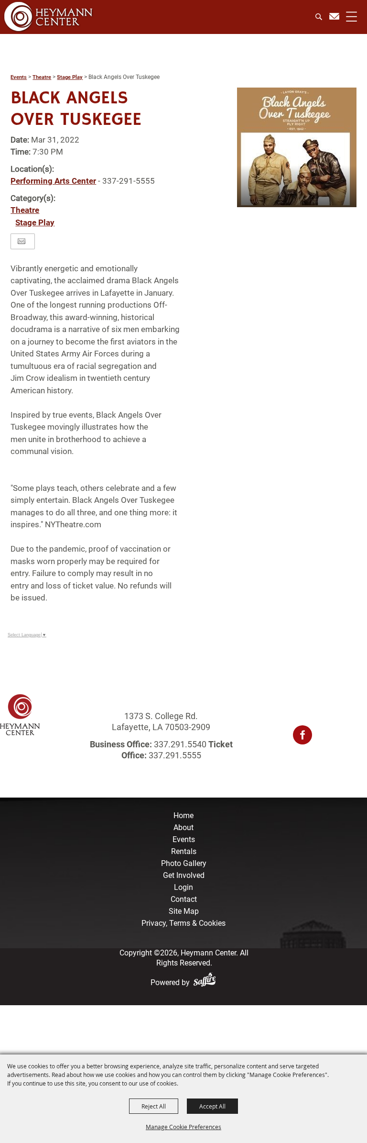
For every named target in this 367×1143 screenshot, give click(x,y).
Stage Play (70, 77)
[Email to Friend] (21, 241)
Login (183, 887)
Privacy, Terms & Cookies (183, 923)
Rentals (183, 851)
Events (19, 77)
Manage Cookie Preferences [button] (183, 1127)
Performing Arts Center (53, 181)
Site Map (184, 911)
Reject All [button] (153, 1106)
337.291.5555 (174, 755)
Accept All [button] (212, 1106)
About (183, 827)
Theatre (41, 77)
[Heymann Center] (48, 16)
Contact (184, 899)
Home (183, 815)
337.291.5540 (180, 744)
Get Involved (184, 875)
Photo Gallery (183, 863)
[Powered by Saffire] (206, 982)
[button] (296, 147)
